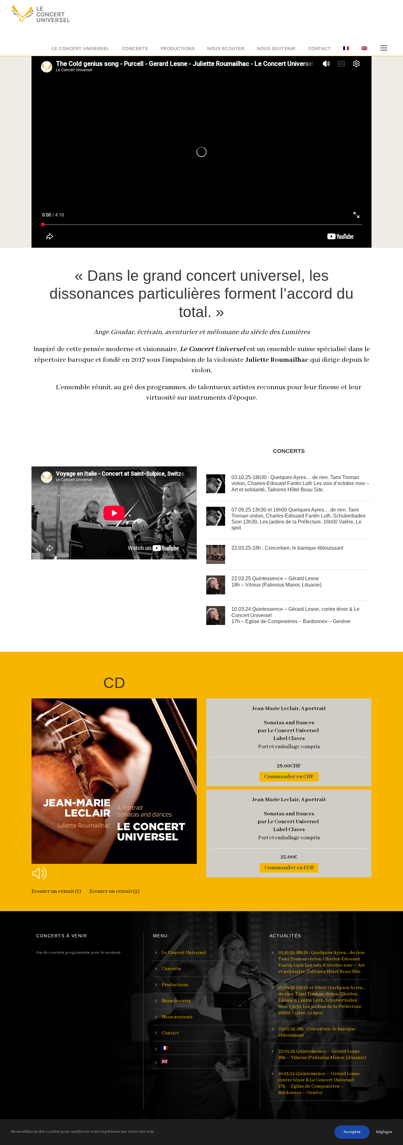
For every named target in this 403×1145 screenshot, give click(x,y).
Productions (178, 48)
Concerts (135, 48)
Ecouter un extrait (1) (56, 891)
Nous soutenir (276, 48)
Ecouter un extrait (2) (114, 891)
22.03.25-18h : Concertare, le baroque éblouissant (287, 548)
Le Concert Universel (81, 48)
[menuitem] (346, 50)
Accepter (352, 1132)
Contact (319, 48)
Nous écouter (225, 48)
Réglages (384, 1132)
